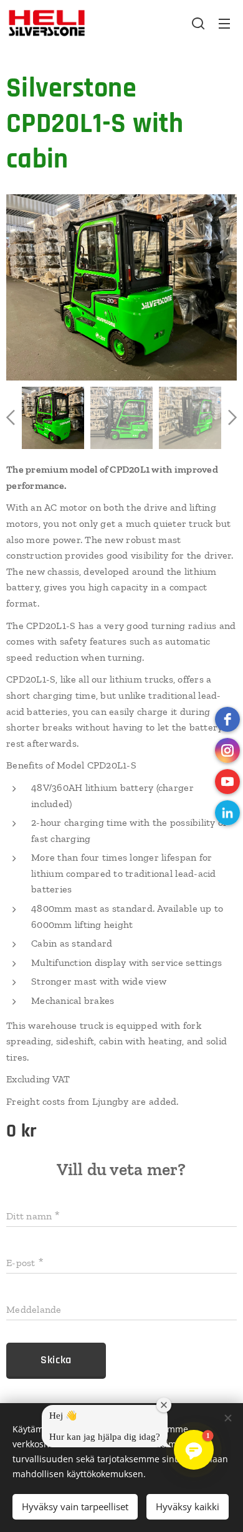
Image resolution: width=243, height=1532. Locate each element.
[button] (198, 23)
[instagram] (227, 750)
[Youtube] (227, 781)
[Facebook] (227, 719)
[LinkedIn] (227, 812)
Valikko (224, 23)
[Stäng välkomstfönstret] (163, 1404)
